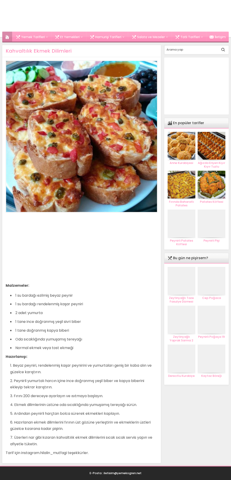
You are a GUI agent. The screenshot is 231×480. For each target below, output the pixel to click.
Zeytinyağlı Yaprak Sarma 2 (181, 338)
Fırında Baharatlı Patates (181, 203)
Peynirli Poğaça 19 (211, 337)
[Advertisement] (43, 247)
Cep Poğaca (211, 298)
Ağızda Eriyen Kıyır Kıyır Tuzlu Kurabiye (211, 166)
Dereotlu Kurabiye (181, 376)
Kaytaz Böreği (211, 376)
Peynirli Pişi (211, 240)
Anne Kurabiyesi (181, 163)
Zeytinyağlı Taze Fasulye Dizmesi (181, 299)
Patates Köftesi (211, 202)
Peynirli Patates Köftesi (181, 242)
